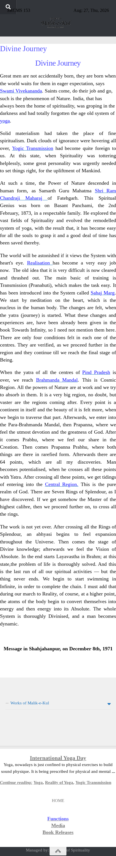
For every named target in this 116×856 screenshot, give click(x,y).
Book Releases (58, 832)
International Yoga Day (58, 758)
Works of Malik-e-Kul (29, 703)
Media (58, 825)
